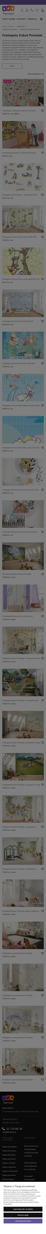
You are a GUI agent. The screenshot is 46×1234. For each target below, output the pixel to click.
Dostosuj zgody (23, 1215)
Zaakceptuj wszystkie (23, 1221)
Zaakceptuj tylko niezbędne (23, 1209)
